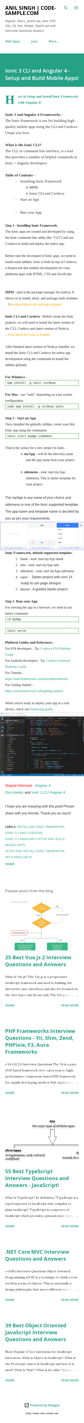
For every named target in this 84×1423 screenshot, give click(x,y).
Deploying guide (41, 709)
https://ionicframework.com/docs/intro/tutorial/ (36, 679)
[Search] (65, 7)
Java (34, 41)
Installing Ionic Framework (40, 827)
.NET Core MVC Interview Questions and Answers (37, 1255)
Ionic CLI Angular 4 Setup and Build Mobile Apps (35, 842)
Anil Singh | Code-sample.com (30, 10)
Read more (70, 1005)
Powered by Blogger (44, 1405)
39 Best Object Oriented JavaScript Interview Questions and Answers (35, 1332)
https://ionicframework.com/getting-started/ (34, 691)
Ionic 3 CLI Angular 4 (48, 792)
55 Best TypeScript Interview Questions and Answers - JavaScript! (37, 1178)
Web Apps (12, 41)
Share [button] (10, 864)
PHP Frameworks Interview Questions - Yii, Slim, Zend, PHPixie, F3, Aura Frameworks (40, 1041)
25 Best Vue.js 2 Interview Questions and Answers (38, 961)
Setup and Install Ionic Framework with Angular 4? (35, 854)
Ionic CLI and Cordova (23, 833)
